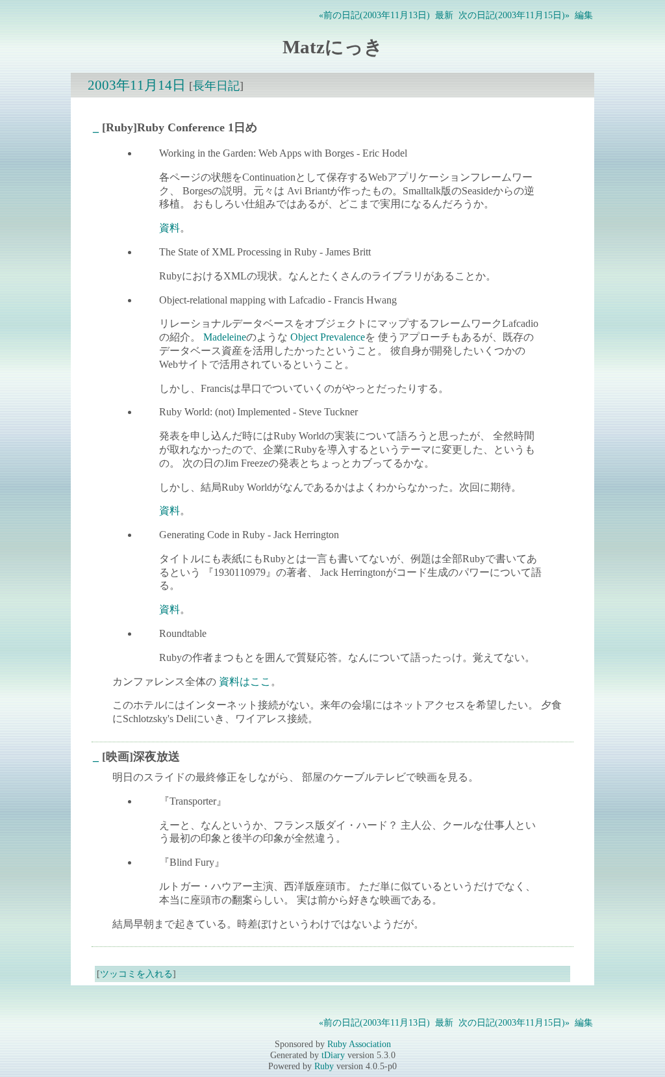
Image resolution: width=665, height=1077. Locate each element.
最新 (444, 15)
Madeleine (224, 337)
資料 (169, 227)
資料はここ (245, 681)
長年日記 (216, 85)
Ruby (324, 1066)
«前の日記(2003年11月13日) (374, 15)
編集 (584, 15)
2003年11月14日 (137, 84)
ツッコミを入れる (136, 973)
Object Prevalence (327, 337)
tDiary (333, 1055)
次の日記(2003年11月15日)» (514, 15)
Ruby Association (359, 1044)
